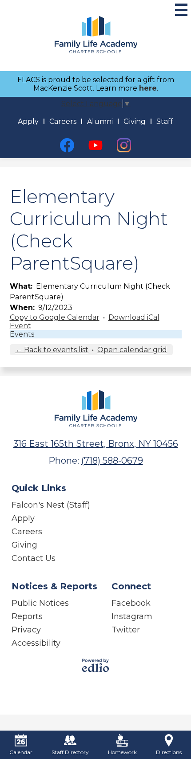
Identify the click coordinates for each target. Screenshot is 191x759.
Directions (169, 752)
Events (22, 334)
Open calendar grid (132, 350)
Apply (28, 121)
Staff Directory (70, 752)
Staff (164, 121)
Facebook (131, 603)
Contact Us (34, 558)
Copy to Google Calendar (54, 317)
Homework (122, 752)
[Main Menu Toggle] (181, 10)
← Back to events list (51, 350)
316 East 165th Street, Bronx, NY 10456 (95, 443)
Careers (62, 121)
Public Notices (40, 603)
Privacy (26, 630)
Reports (27, 616)
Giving (134, 121)
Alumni (100, 121)
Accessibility (36, 643)
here (148, 88)
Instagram (131, 616)
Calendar (20, 752)
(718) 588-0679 (112, 460)
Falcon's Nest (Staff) (51, 505)
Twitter (125, 630)
